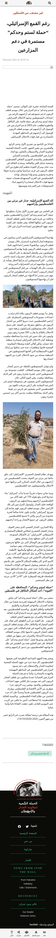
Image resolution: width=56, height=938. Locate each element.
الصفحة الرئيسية (28, 833)
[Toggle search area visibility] (50, 3)
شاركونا (28, 849)
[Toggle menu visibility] (5, 3)
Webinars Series (28, 915)
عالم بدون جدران (28, 904)
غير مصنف (36, 13)
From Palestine (28, 879)
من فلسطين (21, 13)
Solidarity (28, 883)
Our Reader (28, 911)
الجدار (28, 860)
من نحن (28, 841)
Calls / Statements (28, 887)
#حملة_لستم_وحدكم (40, 753)
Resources (28, 896)
